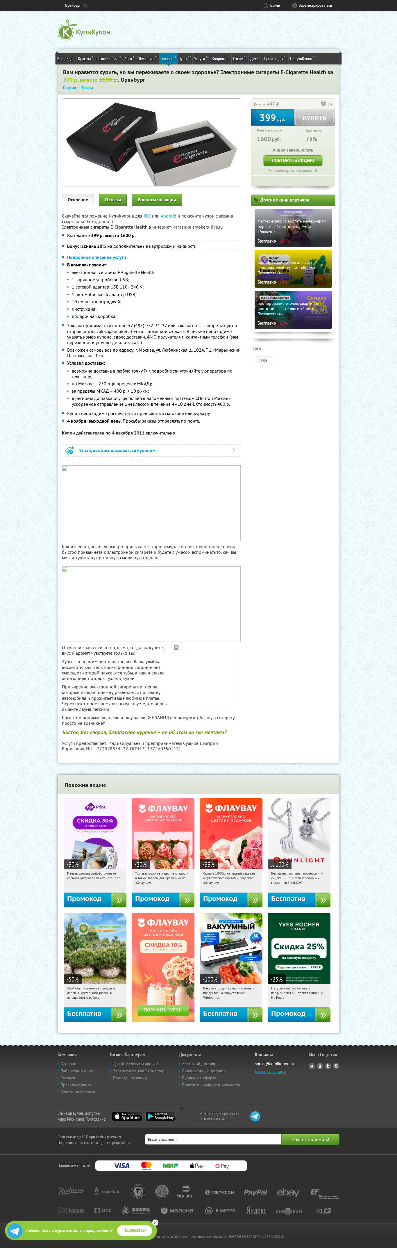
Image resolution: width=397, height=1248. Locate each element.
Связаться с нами (270, 1071)
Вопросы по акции (157, 200)
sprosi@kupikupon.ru (274, 1064)
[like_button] (324, 104)
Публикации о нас (77, 1070)
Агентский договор (199, 1063)
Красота (85, 58)
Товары (168, 58)
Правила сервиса (75, 1084)
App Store (127, 1116)
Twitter (328, 1066)
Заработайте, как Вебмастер (138, 1070)
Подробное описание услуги (96, 257)
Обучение (147, 58)
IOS (148, 216)
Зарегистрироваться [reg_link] (315, 5)
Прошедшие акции (130, 1077)
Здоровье (221, 58)
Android (169, 216)
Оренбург (73, 5)
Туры (185, 58)
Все (60, 58)
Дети (255, 58)
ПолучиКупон (303, 58)
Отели (240, 58)
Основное (78, 200)
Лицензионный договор (204, 1070)
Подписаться (135, 1230)
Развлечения (108, 58)
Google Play (160, 1116)
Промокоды (275, 58)
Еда (71, 58)
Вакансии (69, 1077)
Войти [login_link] (275, 5)
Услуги (201, 58)
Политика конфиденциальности (211, 1084)
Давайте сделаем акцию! (135, 1063)
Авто (129, 58)
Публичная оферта (199, 1077)
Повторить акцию (293, 160)
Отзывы (113, 200)
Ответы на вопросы (78, 1091)
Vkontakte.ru (320, 1066)
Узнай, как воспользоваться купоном (117, 450)
